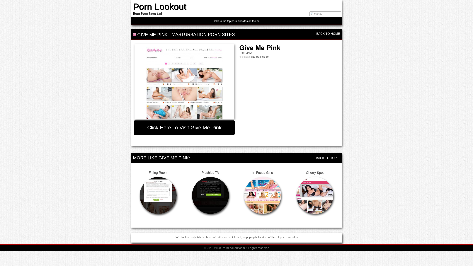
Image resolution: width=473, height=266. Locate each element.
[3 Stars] (245, 57)
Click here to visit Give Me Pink (184, 127)
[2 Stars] (242, 57)
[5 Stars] (249, 57)
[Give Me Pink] (184, 81)
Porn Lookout (159, 6)
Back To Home (327, 33)
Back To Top (327, 158)
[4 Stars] (247, 57)
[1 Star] (240, 57)
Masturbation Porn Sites (203, 34)
